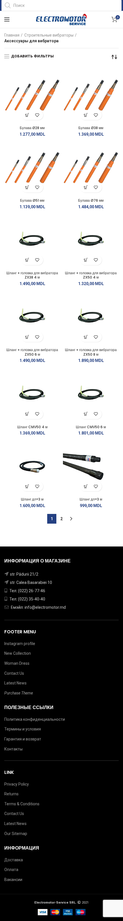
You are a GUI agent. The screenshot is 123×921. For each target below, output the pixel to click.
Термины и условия (22, 729)
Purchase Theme (18, 693)
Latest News (15, 683)
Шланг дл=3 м (32, 499)
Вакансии (13, 879)
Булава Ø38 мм (90, 128)
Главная (11, 35)
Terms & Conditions (21, 804)
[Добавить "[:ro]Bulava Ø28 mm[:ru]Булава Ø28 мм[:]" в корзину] (27, 115)
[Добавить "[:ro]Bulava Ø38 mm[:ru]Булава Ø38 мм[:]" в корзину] (86, 115)
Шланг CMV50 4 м (32, 427)
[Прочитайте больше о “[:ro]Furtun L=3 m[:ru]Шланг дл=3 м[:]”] (86, 486)
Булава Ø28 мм (32, 128)
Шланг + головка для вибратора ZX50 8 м (91, 352)
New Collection (17, 653)
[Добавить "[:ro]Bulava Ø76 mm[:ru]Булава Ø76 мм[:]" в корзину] (86, 188)
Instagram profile (19, 643)
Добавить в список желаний (37, 115)
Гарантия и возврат (22, 739)
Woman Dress (16, 663)
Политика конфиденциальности (34, 719)
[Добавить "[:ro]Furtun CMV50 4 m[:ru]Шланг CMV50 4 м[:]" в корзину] (27, 414)
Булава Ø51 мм (32, 200)
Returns (11, 794)
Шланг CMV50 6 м (91, 427)
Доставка (13, 860)
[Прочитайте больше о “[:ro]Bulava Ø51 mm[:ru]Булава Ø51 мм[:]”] (27, 188)
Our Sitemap (15, 833)
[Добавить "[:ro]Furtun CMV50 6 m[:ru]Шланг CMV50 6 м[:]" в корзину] (86, 414)
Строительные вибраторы (49, 35)
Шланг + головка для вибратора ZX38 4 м (32, 275)
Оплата (11, 869)
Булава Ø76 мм (91, 200)
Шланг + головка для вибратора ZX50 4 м (91, 275)
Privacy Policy (16, 784)
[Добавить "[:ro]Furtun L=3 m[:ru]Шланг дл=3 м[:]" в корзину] (27, 486)
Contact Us (14, 673)
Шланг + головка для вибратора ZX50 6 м (32, 352)
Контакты (13, 749)
